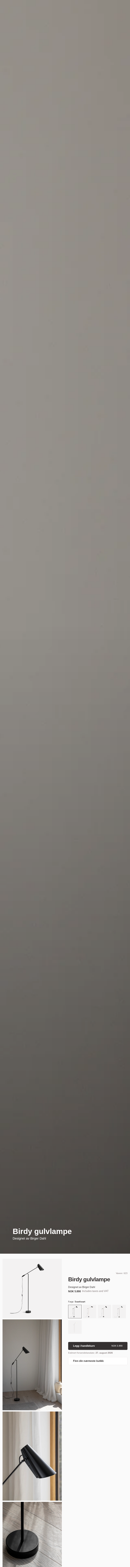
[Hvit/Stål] (75, 1327)
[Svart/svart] (75, 1312)
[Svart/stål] (104, 1312)
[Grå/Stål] (119, 1312)
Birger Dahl (38, 1238)
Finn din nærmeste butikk (88, 1361)
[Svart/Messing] (89, 1312)
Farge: (76, 1302)
